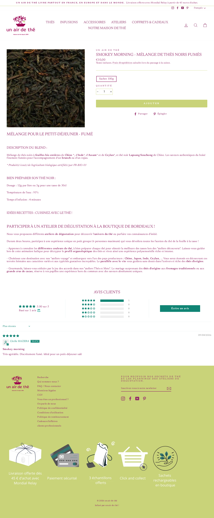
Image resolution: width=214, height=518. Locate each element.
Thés (50, 22)
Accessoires (94, 22)
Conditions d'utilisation (50, 413)
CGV (40, 395)
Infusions (69, 22)
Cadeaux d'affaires (47, 421)
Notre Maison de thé (107, 28)
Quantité (104, 86)
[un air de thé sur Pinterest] (144, 399)
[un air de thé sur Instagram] (123, 399)
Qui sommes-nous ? (48, 382)
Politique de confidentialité (52, 408)
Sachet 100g (106, 79)
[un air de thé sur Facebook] (130, 399)
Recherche (43, 377)
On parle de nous (46, 404)
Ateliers (118, 22)
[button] (89, 300)
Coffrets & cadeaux (150, 22)
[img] (11, 336)
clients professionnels (49, 426)
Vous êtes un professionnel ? (52, 399)
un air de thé (108, 50)
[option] (107, 3)
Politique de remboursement (53, 417)
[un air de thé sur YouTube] (137, 399)
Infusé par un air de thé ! (107, 505)
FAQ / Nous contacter (49, 386)
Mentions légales (46, 391)
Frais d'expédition (122, 63)
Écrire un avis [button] (180, 308)
